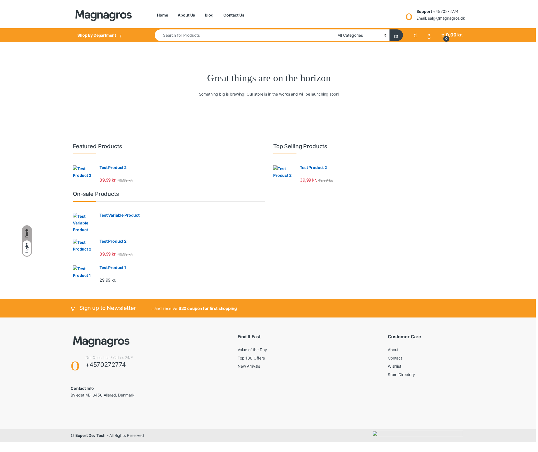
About (393, 349)
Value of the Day (252, 349)
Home (162, 15)
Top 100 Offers (251, 358)
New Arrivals (249, 366)
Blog (209, 15)
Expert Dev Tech (90, 435)
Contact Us (233, 15)
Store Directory (401, 374)
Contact (395, 358)
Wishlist (394, 366)
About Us (186, 15)
